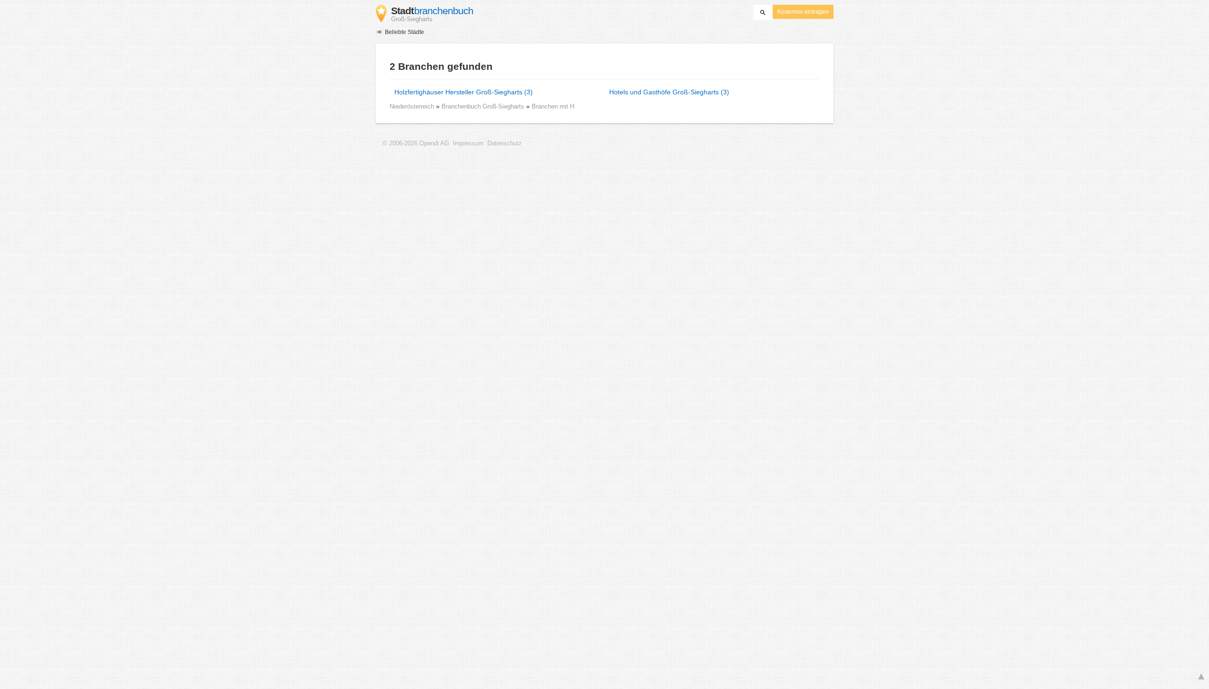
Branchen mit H (553, 106)
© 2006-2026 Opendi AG (416, 143)
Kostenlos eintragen (803, 11)
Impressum (468, 143)
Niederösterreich (412, 106)
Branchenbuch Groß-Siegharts (484, 106)
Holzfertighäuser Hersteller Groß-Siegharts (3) (463, 92)
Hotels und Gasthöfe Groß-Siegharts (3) (669, 92)
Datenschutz (504, 143)
